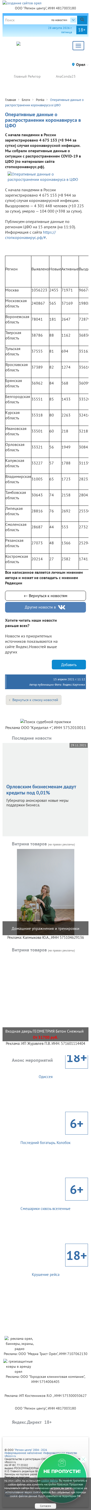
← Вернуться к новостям (45, 595)
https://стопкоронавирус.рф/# (30, 235)
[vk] (62, 607)
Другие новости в (40, 607)
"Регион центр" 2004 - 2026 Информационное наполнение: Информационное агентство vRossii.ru (41, 1453)
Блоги (26, 100)
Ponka (40, 100)
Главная (10, 100)
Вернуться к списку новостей (35, 700)
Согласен (45, 1506)
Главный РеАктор (27, 76)
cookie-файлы (49, 1480)
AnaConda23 (66, 76)
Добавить (69, 664)
